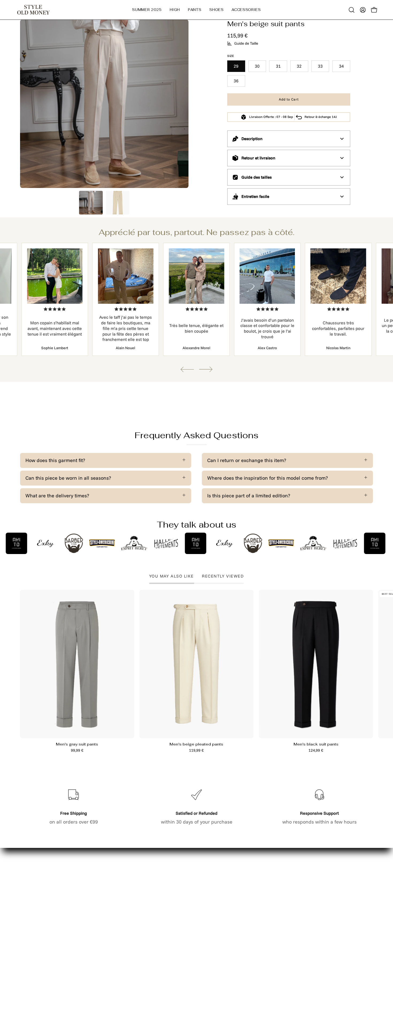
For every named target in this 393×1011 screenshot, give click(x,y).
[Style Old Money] (33, 10)
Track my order (37, 920)
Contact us (32, 910)
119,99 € (196, 750)
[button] (175, 10)
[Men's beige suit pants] (91, 203)
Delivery (29, 889)
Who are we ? (35, 930)
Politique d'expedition (117, 930)
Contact (101, 889)
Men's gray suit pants (77, 744)
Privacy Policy (108, 910)
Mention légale (109, 900)
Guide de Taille (246, 43)
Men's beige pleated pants (196, 744)
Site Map (30, 900)
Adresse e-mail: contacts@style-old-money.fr (297, 897)
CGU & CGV (105, 940)
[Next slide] (206, 369)
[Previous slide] (187, 369)
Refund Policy (108, 920)
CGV (97, 950)
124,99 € (316, 750)
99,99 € (77, 750)
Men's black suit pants (316, 744)
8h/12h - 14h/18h (294, 915)
